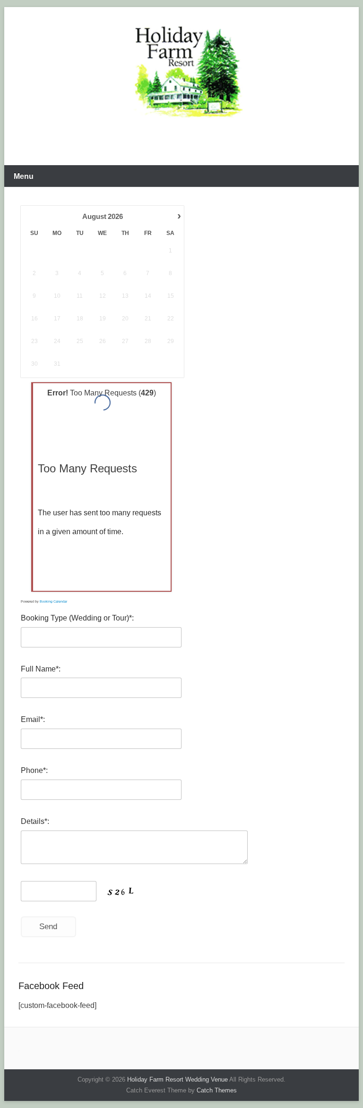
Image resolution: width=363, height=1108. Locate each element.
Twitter (201, 143)
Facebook (181, 143)
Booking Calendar (53, 601)
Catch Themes (217, 1090)
